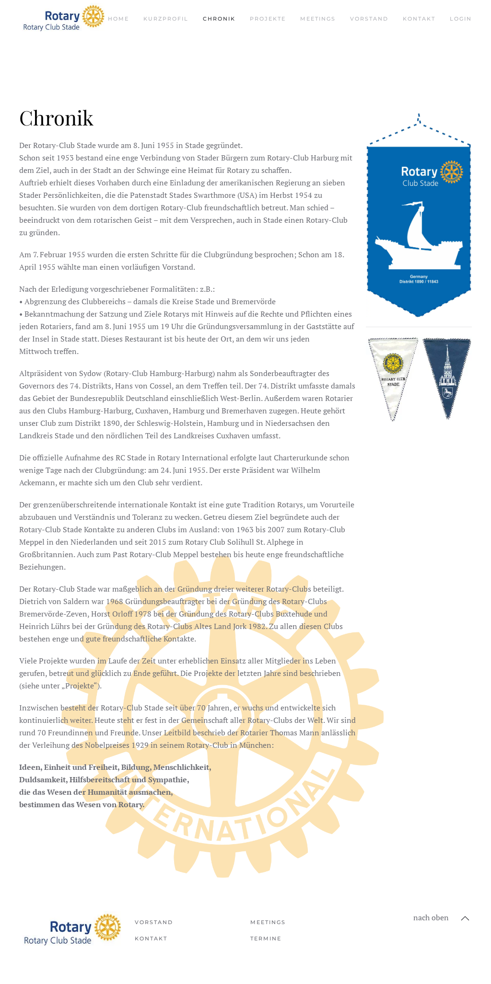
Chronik (219, 18)
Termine (265, 938)
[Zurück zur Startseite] (63, 19)
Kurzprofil (165, 18)
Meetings (318, 18)
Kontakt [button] (419, 18)
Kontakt (151, 938)
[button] (465, 918)
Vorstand (369, 18)
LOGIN (461, 18)
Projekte (268, 18)
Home (118, 18)
